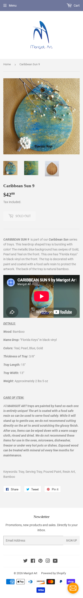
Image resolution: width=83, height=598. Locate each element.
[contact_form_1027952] (73, 588)
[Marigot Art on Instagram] (48, 561)
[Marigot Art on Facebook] (33, 561)
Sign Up (71, 540)
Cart (76, 5)
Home (7, 64)
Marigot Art (30, 573)
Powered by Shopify (53, 573)
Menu (13, 5)
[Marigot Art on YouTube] (55, 561)
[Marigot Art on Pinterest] (40, 561)
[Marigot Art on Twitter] (25, 561)
